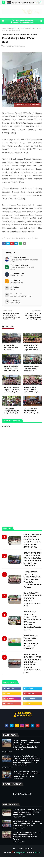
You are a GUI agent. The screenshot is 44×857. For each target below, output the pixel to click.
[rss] (11, 693)
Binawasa (22, 238)
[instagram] (11, 698)
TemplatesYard (20, 852)
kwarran (28, 238)
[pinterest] (32, 693)
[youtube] (11, 703)
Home (14, 848)
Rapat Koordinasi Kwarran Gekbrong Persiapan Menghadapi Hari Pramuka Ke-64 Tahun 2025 (31, 642)
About (20, 848)
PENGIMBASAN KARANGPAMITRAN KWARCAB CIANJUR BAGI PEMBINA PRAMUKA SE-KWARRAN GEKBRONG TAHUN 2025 (32, 663)
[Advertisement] (22, 501)
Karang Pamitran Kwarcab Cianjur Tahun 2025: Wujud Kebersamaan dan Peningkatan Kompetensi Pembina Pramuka (32, 579)
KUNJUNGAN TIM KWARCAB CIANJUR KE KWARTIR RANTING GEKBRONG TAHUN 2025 (32, 599)
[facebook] (11, 688)
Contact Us (28, 848)
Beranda (4, 28)
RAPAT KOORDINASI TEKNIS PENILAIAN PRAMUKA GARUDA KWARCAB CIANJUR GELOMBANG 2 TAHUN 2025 (32, 559)
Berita (8, 238)
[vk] (32, 698)
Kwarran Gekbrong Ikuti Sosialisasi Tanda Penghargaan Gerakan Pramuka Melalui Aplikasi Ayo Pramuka (26, 774)
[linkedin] (32, 725)
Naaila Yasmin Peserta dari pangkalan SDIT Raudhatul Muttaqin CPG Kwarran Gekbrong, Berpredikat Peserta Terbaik (32, 620)
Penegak (11, 28)
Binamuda (15, 238)
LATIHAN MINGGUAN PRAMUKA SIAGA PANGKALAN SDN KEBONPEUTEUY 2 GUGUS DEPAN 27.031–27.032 (33, 540)
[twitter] (32, 688)
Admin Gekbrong (9, 46)
